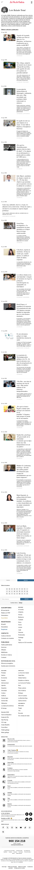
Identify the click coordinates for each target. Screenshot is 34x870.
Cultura (3, 693)
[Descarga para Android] (30, 814)
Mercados (21, 705)
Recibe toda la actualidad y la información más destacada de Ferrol (19, 787)
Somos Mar (4, 700)
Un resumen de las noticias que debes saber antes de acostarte (20, 745)
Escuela (20, 713)
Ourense (20, 632)
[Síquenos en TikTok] (25, 827)
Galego (20, 602)
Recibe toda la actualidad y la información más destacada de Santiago (19, 794)
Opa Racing (4, 719)
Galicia (3, 675)
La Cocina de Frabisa (24, 683)
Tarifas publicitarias (6, 644)
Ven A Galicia (22, 690)
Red (19, 685)
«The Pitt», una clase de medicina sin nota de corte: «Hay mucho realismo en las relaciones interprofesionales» (24, 386)
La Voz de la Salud (23, 672)
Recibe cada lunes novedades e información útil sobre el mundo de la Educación (20, 758)
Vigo (19, 640)
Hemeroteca (4, 615)
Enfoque (20, 693)
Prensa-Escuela (27, 851)
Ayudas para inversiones (8, 666)
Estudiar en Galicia (23, 680)
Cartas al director (6, 635)
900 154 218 (17, 841)
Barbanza (21, 617)
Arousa (20, 614)
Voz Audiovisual (27, 850)
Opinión (3, 685)
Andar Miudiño (5, 724)
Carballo (20, 619)
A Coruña (21, 609)
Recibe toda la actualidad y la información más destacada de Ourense (19, 805)
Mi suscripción (5, 610)
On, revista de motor (23, 715)
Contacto (3, 657)
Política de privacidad (12, 866)
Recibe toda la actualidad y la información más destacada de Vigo (19, 800)
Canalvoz (15, 851)
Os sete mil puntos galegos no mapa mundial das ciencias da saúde (24, 337)
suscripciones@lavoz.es (17, 844)
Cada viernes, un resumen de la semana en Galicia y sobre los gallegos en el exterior (20, 776)
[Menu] (2, 2)
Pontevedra (21, 635)
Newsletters (4, 626)
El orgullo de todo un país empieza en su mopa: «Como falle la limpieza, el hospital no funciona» (24, 125)
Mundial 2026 (5, 712)
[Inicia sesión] (31, 2)
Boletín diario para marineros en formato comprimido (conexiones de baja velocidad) (18, 769)
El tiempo (4, 708)
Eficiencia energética (7, 663)
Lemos (20, 627)
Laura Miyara (26, 297)
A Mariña (20, 612)
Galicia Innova (22, 700)
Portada (3, 672)
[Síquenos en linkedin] (16, 827)
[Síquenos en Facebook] (3, 827)
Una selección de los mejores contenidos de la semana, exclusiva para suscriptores (18, 751)
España (3, 680)
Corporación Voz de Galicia (9, 850)
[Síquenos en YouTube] (21, 827)
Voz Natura (21, 851)
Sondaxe (10, 851)
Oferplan (3, 649)
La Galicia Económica (7, 705)
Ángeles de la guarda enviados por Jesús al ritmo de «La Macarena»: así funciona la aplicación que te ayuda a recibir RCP (24, 40)
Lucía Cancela (26, 113)
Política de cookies (22, 866)
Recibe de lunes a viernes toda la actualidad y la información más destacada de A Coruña (19, 782)
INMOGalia (4, 652)
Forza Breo (4, 727)
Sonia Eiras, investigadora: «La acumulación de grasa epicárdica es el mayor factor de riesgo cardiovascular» (23, 228)
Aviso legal (4, 866)
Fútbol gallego (5, 730)
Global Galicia (22, 678)
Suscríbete (4, 618)
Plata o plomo (22, 688)
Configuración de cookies (19, 868)
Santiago (20, 637)
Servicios (3, 647)
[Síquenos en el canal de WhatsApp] (30, 827)
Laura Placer (20, 347)
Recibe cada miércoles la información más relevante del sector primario (20, 764)
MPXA (13, 853)
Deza (19, 622)
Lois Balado (19, 55)
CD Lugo (3, 722)
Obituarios (4, 703)
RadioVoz (5, 851)
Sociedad (4, 690)
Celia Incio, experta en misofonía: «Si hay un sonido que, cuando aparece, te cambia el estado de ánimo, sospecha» (23, 254)
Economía (4, 678)
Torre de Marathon (6, 714)
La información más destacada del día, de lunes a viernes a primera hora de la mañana (19, 740)
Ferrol (20, 624)
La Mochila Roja (22, 698)
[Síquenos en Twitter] (7, 827)
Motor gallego (5, 732)
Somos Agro (4, 698)
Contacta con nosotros (7, 638)
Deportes (3, 688)
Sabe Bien (21, 675)
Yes (19, 710)
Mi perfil (3, 624)
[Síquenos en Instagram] (12, 827)
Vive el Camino (22, 695)
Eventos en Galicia (6, 655)
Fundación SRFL (19, 850)
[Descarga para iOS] (26, 814)
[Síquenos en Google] (3, 832)
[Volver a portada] (17, 2)
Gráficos (3, 695)
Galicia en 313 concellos (25, 642)
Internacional (5, 683)
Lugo (19, 629)
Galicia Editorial (19, 853)
